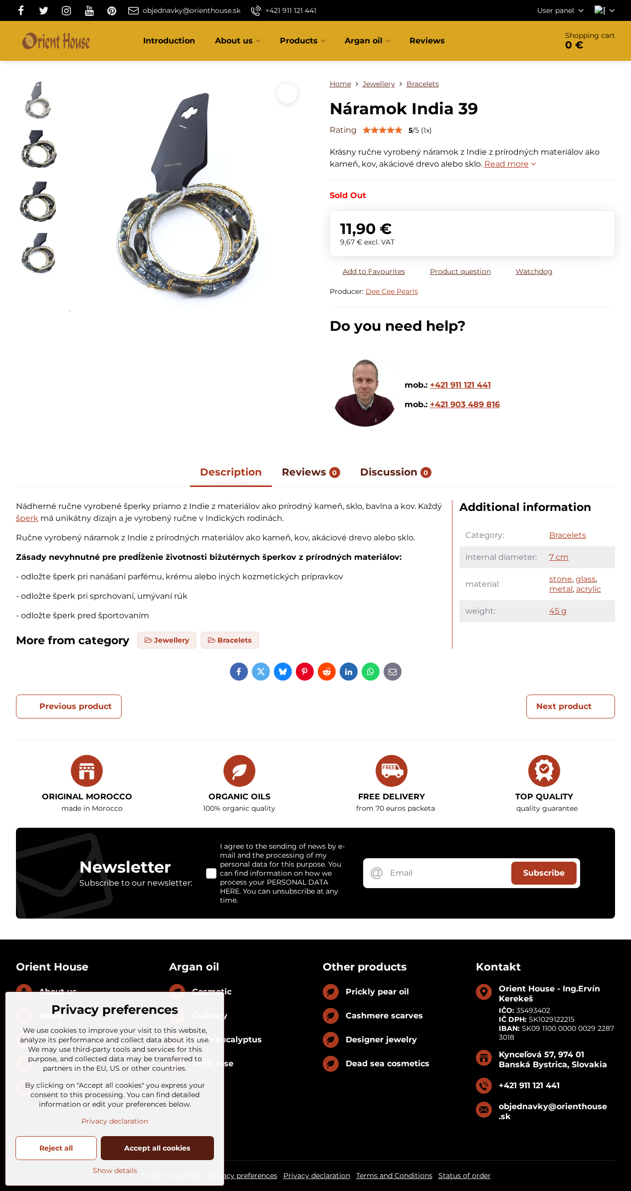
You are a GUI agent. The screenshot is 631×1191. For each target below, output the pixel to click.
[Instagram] (66, 10)
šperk (27, 518)
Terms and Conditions (394, 1175)
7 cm (559, 557)
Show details (115, 1170)
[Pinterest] (111, 10)
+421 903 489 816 (465, 404)
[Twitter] (43, 10)
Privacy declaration (316, 1175)
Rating (343, 130)
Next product (564, 706)
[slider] (383, 130)
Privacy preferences (243, 1175)
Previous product (75, 706)
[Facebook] (24, 10)
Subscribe (544, 873)
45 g (558, 611)
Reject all (56, 1148)
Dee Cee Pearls (392, 291)
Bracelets (567, 535)
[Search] (522, 41)
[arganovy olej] (365, 424)
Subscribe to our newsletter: (135, 883)
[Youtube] (89, 10)
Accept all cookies (157, 1148)
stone (560, 579)
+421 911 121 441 (460, 385)
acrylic (588, 589)
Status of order (464, 1175)
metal (561, 589)
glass (586, 579)
